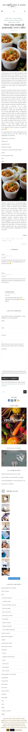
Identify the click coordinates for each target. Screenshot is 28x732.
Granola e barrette (7, 626)
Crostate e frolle (6, 601)
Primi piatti (9, 18)
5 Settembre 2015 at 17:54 (6, 255)
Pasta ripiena (5, 667)
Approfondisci (18, 730)
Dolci (2, 594)
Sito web (3, 335)
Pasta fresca (5, 663)
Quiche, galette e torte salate (8, 674)
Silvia (3, 254)
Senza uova (11, 22)
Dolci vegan (5, 619)
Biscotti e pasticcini (7, 598)
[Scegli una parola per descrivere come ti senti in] (6, 544)
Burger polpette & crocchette (8, 588)
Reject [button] (12, 730)
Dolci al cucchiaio (6, 608)
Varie (2, 704)
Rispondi (3, 257)
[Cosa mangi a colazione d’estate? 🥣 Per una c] (6, 517)
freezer (16, 108)
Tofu (2, 701)
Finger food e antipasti (7, 636)
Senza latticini (9, 20)
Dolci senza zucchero (7, 615)
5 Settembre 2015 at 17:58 (6, 274)
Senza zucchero (5, 691)
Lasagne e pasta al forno (8, 656)
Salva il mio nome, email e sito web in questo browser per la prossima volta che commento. (12, 345)
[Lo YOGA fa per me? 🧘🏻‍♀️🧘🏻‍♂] (6, 508)
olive (17, 238)
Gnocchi (4, 653)
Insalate (3, 640)
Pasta (3, 660)
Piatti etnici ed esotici (6, 646)
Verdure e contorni (6, 710)
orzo (22, 238)
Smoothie (3, 694)
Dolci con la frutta (6, 612)
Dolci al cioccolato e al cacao (9, 605)
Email (2, 328)
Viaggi (2, 714)
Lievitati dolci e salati (6, 643)
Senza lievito (19, 20)
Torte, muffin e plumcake (8, 629)
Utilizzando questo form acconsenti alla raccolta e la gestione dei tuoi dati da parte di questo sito (14, 372)
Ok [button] (8, 730)
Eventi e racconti (5, 633)
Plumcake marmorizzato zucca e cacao (10, 474)
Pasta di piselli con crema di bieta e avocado (12, 477)
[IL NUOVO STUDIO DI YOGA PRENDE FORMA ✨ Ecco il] (6, 499)
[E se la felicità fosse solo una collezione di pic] (6, 535)
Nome (2, 320)
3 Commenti (24, 244)
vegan (10, 240)
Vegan (18, 22)
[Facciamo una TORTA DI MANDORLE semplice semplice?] (6, 572)
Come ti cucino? (5, 591)
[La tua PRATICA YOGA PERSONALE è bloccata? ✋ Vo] (6, 563)
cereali (7, 238)
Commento (4, 349)
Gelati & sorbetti (6, 622)
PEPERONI (4, 240)
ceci (3, 238)
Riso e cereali (17, 18)
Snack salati (4, 697)
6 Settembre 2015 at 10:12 (10, 293)
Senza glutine (4, 677)
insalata (12, 238)
